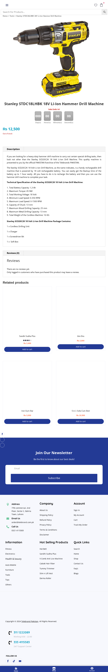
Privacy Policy (46, 525)
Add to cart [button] (27, 349)
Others (8, 584)
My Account (79, 515)
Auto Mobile (10, 565)
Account (92, 670)
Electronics (10, 554)
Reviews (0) (13, 253)
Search (77, 549)
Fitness (8, 549)
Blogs (76, 573)
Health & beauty (13, 558)
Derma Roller (45, 578)
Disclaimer (44, 534)
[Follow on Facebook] (2, 434)
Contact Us (78, 563)
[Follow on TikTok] (2, 439)
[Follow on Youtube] (2, 445)
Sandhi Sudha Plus (48, 554)
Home (5, 16)
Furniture (9, 570)
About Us (44, 510)
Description (13, 149)
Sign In (77, 510)
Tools (12, 16)
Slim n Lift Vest (46, 573)
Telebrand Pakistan (29, 621)
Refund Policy (46, 520)
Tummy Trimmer (47, 568)
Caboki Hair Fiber (47, 563)
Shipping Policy (46, 515)
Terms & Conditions (48, 530)
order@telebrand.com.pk (23, 522)
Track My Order (80, 525)
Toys (7, 579)
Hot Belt (43, 549)
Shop (76, 558)
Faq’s (76, 568)
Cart (75, 520)
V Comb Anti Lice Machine (51, 558)
